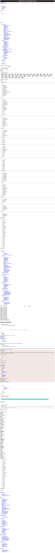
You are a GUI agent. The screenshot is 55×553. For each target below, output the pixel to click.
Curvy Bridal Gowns (6, 274)
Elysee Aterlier (4, 506)
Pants (3, 106)
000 (3, 74)
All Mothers (5, 283)
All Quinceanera (6, 253)
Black (4, 484)
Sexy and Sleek (5, 108)
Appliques (4, 146)
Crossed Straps (5, 131)
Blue (3, 228)
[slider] (49, 399)
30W (52, 406)
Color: (1, 331)
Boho (3, 100)
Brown (4, 243)
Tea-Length (4, 179)
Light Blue (4, 467)
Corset (4, 120)
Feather (4, 150)
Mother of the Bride (6, 297)
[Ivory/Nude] (4, 333)
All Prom (5, 276)
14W (34, 406)
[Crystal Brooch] (2, 434)
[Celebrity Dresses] (3, 421)
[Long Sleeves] (3, 452)
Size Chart (1, 337)
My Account (3, 6)
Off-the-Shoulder (5, 188)
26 (51, 74)
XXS (3, 77)
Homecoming (5, 91)
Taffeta (4, 168)
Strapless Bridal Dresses (7, 294)
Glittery (4, 139)
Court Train (4, 175)
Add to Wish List (3, 336)
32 (31, 406)
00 (4, 406)
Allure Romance (6, 260)
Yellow (4, 461)
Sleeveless (4, 209)
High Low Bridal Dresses (7, 292)
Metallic (4, 140)
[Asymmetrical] (2, 440)
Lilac (3, 231)
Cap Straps (4, 213)
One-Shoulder (5, 189)
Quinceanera (4, 94)
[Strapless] (2, 457)
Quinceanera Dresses (5, 546)
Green (4, 223)
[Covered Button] (2, 424)
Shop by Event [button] (4, 295)
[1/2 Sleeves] (3, 451)
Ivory (3, 240)
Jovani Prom (5, 278)
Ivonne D (5, 286)
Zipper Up (4, 134)
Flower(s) (4, 151)
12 (28, 74)
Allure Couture (6, 259)
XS (7, 77)
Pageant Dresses (6, 298)
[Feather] (1, 437)
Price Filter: (3, 68)
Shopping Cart (4, 7)
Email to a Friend (2, 338)
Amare (3, 502)
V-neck (4, 195)
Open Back (4, 123)
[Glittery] (1, 428)
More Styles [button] (3, 300)
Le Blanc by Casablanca (7, 266)
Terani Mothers (6, 285)
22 (45, 74)
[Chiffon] (1, 436)
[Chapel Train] (2, 441)
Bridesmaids (4, 85)
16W (36, 406)
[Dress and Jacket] (2, 418)
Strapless (4, 193)
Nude (3, 241)
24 (48, 74)
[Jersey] (1, 438)
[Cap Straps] (2, 455)
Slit (3, 126)
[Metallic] (1, 429)
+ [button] (2, 252)
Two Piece (4, 114)
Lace (3, 153)
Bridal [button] (3, 255)
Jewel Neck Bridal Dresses (5, 538)
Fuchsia (4, 235)
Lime (3, 224)
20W (41, 406)
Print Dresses (4, 107)
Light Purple (4, 472)
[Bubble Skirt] (3, 420)
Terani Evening (6, 288)
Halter (4, 185)
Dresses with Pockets (7, 302)
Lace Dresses (5, 102)
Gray (3, 485)
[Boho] (2, 417)
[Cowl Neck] (2, 443)
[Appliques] (2, 432)
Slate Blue (4, 227)
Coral (3, 239)
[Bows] (2, 433)
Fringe (4, 152)
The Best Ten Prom (6, 281)
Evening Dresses (4, 543)
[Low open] (2, 426)
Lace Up (4, 132)
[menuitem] (28, 6)
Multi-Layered (5, 122)
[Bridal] (3, 413)
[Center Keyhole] (3, 422)
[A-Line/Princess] (2, 447)
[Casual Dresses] (3, 414)
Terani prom (5, 279)
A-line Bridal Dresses (7, 290)
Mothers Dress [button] (2, 526)
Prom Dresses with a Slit (7, 303)
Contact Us (3, 367)
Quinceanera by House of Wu (8, 254)
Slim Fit (4, 201)
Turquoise (4, 466)
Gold (3, 242)
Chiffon (4, 160)
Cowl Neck (4, 184)
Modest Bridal (4, 509)
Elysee (5, 264)
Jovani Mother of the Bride (7, 284)
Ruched (4, 125)
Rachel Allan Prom (4, 522)
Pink (3, 233)
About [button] (3, 385)
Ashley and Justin (4, 503)
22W (43, 406)
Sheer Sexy (4, 109)
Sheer (3, 133)
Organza (4, 164)
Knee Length (4, 177)
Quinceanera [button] (4, 251)
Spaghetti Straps (5, 215)
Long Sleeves (5, 207)
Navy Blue (4, 229)
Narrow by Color (4, 219)
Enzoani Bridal (6, 265)
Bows (4, 148)
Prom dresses (5, 299)
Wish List (3, 376)
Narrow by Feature (4, 81)
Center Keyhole (5, 119)
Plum (3, 237)
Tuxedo (3, 391)
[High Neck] (2, 445)
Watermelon (4, 236)
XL (19, 77)
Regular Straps (5, 214)
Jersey (4, 162)
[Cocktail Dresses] (3, 415)
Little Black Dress (5, 103)
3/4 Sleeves (4, 206)
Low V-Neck (5, 187)
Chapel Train (4, 174)
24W (45, 406)
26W (48, 406)
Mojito (4, 221)
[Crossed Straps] (2, 425)
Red (3, 478)
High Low (4, 121)
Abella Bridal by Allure (5, 499)
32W (2, 407)
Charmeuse (4, 159)
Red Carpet (4, 95)
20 (41, 74)
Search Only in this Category (5, 67)
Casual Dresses (5, 86)
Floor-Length (5, 176)
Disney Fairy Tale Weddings (8, 263)
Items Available (4, 341)
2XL (23, 77)
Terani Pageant (6, 280)
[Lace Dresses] (2, 419)
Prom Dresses (5, 93)
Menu (1, 22)
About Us (3, 371)
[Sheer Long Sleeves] (3, 453)
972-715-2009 (2, 2)
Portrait (4, 190)
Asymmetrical (5, 173)
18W (38, 406)
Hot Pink (4, 234)
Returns (3, 368)
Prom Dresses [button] (2, 518)
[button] (3, 24)
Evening (4, 89)
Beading (4, 147)
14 (31, 74)
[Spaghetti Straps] (2, 456)
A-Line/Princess (5, 199)
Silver (4, 245)
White (4, 246)
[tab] (28, 253)
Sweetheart (4, 194)
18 (38, 74)
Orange (4, 479)
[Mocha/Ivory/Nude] (3, 333)
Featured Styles (6, 291)
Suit (3, 111)
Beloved (5, 262)
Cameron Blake (4, 530)
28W (50, 406)
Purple (4, 230)
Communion (4, 88)
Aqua (3, 225)
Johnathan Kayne (6, 277)
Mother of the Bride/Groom (6, 92)
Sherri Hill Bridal (4, 513)
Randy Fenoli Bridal (6, 269)
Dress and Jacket (5, 101)
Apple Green (4, 222)
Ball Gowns (4, 99)
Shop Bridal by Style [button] (3, 534)
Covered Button (5, 130)
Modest (4, 105)
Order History (4, 375)
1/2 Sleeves (4, 205)
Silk (3, 167)
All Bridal (5, 257)
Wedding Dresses (4, 551)
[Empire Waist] (2, 448)
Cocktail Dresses (5, 87)
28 (28, 406)
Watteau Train (5, 180)
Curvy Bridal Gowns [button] (5, 272)
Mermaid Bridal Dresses (7, 293)
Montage (5, 287)
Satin (3, 165)
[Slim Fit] (2, 449)
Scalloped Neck (5, 191)
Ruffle (4, 154)
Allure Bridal (6, 258)
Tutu (3, 113)
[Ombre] (1, 430)
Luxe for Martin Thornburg (7, 267)
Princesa (3, 494)
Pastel (4, 142)
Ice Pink (4, 473)
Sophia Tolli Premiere (7, 270)
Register (3, 8)
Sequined (4, 166)
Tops (3, 112)
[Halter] (2, 444)
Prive (4, 268)
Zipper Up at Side (5, 135)
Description (3, 340)
